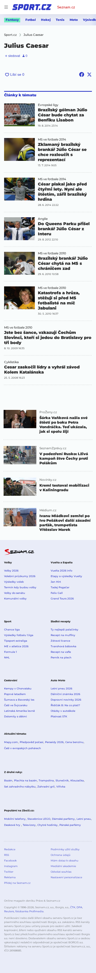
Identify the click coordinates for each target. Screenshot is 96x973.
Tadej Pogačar (60, 587)
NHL (7, 657)
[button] (19, 114)
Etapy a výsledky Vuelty (66, 576)
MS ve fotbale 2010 (52, 253)
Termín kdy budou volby (20, 587)
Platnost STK (59, 716)
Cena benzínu (74, 742)
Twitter (8, 871)
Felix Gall (57, 593)
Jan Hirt (56, 581)
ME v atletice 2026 (16, 646)
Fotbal (30, 20)
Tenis (60, 20)
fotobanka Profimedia (29, 911)
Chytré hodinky (47, 825)
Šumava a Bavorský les (19, 699)
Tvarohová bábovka (63, 646)
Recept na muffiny (63, 635)
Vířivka (60, 786)
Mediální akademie (63, 866)
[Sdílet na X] (89, 74)
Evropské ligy (48, 104)
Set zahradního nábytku (20, 786)
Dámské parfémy (63, 819)
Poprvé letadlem (15, 694)
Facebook (10, 860)
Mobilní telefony (15, 819)
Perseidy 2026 (54, 742)
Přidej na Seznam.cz (17, 883)
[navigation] (6, 7)
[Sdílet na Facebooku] (81, 74)
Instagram (11, 866)
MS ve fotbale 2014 (52, 139)
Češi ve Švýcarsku (15, 705)
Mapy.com (11, 742)
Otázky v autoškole (63, 711)
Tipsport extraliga (15, 640)
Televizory (29, 825)
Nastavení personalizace (66, 877)
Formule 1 (10, 652)
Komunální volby (15, 598)
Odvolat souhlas (61, 871)
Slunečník (62, 780)
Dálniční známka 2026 (65, 694)
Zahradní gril (46, 786)
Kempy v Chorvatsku (17, 688)
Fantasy (12, 20)
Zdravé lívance (60, 640)
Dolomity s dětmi (15, 716)
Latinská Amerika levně (19, 711)
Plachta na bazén (25, 780)
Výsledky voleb (14, 581)
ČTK (72, 907)
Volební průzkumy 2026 (19, 576)
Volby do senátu (14, 593)
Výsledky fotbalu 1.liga (18, 635)
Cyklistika (11, 362)
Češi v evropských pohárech (22, 748)
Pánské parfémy (70, 825)
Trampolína (46, 780)
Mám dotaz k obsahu (64, 860)
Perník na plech (61, 657)
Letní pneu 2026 (61, 688)
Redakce (9, 849)
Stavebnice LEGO (38, 819)
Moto (74, 20)
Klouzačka (77, 780)
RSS (6, 855)
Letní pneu (84, 819)
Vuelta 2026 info (61, 570)
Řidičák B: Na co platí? (65, 705)
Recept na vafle (61, 652)
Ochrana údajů (60, 855)
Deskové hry (12, 825)
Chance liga (12, 629)
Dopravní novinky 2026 (66, 699)
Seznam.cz (66, 7)
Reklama (10, 877)
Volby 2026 (11, 570)
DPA (79, 907)
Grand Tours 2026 (62, 598)
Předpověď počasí (31, 742)
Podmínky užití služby (65, 849)
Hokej (46, 20)
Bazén (8, 780)
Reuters (9, 911)
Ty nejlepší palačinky (64, 629)
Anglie (43, 218)
